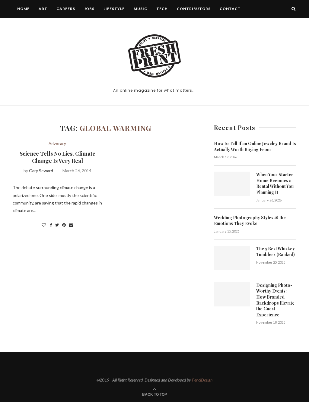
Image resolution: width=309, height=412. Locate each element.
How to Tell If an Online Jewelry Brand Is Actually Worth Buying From (255, 146)
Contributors (194, 8)
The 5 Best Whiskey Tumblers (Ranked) (275, 252)
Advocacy (57, 143)
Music (140, 8)
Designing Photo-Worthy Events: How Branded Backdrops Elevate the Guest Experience (275, 300)
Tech (162, 8)
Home (23, 8)
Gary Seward (41, 170)
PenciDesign (202, 379)
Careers (65, 8)
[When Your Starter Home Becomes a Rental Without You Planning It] (232, 184)
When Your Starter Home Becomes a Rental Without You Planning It (275, 183)
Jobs (89, 8)
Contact (230, 8)
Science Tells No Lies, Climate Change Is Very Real (57, 157)
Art (43, 8)
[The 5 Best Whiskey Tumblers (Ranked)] (232, 258)
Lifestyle (114, 8)
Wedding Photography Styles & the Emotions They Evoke (250, 221)
